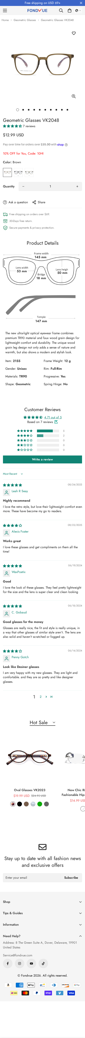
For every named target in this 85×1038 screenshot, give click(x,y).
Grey (46, 804)
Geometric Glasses (25, 20)
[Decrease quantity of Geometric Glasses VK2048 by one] (23, 186)
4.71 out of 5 (53, 417)
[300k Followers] (7, 963)
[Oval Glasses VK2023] (30, 758)
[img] (12, 485)
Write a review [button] (42, 459)
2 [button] (41, 696)
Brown (7, 172)
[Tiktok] (43, 963)
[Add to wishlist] (73, 33)
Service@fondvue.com (17, 955)
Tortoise (12, 804)
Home (5, 20)
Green (29, 172)
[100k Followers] (19, 963)
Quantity (9, 186)
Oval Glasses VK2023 (29, 790)
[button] (69, 10)
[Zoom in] (73, 96)
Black (18, 172)
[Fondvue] (37, 10)
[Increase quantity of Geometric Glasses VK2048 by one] (77, 186)
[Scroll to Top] (78, 1017)
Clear (33, 804)
